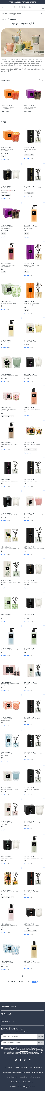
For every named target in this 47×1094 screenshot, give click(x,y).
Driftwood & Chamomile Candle (9, 789)
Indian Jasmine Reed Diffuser (31, 789)
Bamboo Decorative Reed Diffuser (10, 616)
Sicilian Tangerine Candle (31, 582)
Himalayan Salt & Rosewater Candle (34, 515)
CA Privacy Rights (37, 1072)
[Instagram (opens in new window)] (16, 1059)
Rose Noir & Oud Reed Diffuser (32, 718)
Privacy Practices (24, 1051)
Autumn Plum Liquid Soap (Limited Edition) (8, 266)
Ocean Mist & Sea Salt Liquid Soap (10, 650)
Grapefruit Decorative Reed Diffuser (10, 892)
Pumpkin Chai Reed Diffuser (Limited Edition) (31, 304)
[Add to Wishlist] (21, 125)
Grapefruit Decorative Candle (32, 444)
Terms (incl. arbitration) (24, 1053)
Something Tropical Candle (31, 925)
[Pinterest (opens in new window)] (29, 1059)
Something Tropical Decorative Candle (6, 719)
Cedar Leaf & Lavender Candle (32, 823)
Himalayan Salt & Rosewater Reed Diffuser (9, 823)
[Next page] (26, 976)
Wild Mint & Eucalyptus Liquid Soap (33, 858)
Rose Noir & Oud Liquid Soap (31, 962)
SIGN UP (40, 1036)
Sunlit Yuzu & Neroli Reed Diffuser (10, 548)
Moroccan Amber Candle (30, 375)
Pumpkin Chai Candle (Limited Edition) (8, 107)
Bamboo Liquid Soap (29, 650)
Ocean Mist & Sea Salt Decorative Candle (7, 963)
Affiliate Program (35, 1077)
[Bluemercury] (22, 7)
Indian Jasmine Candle (7, 858)
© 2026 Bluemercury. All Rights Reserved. (22, 1087)
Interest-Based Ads (11, 1077)
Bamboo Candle (28, 616)
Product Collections (28, 1082)
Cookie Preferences (21, 1067)
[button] (43, 7)
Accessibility (23, 1077)
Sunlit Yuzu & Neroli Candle (31, 342)
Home (3, 19)
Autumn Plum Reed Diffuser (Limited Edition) (31, 266)
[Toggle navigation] (2, 7)
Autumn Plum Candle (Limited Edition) (30, 107)
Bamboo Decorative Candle (8, 303)
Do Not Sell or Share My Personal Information (16, 1072)
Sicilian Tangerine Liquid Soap (32, 409)
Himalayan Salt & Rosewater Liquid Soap (9, 926)
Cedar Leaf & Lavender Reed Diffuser (34, 548)
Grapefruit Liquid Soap (7, 342)
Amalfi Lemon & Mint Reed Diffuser (33, 188)
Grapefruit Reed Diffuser (30, 481)
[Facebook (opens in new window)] (20, 1059)
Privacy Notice (8, 1067)
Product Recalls (15, 1082)
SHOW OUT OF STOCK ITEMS (21, 982)
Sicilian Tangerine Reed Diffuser (32, 892)
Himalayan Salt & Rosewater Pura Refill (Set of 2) (10, 684)
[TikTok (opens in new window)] (25, 1059)
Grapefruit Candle (6, 188)
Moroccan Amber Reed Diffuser (9, 481)
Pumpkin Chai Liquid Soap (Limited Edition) (31, 227)
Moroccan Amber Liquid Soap (9, 444)
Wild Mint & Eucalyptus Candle (9, 375)
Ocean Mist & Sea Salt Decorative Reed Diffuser (10, 754)
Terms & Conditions (36, 1067)
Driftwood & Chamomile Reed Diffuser (30, 684)
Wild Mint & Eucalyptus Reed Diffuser (11, 582)
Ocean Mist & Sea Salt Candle (9, 515)
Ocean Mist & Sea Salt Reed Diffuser (34, 754)
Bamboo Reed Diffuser (30, 149)
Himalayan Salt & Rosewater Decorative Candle (9, 410)
